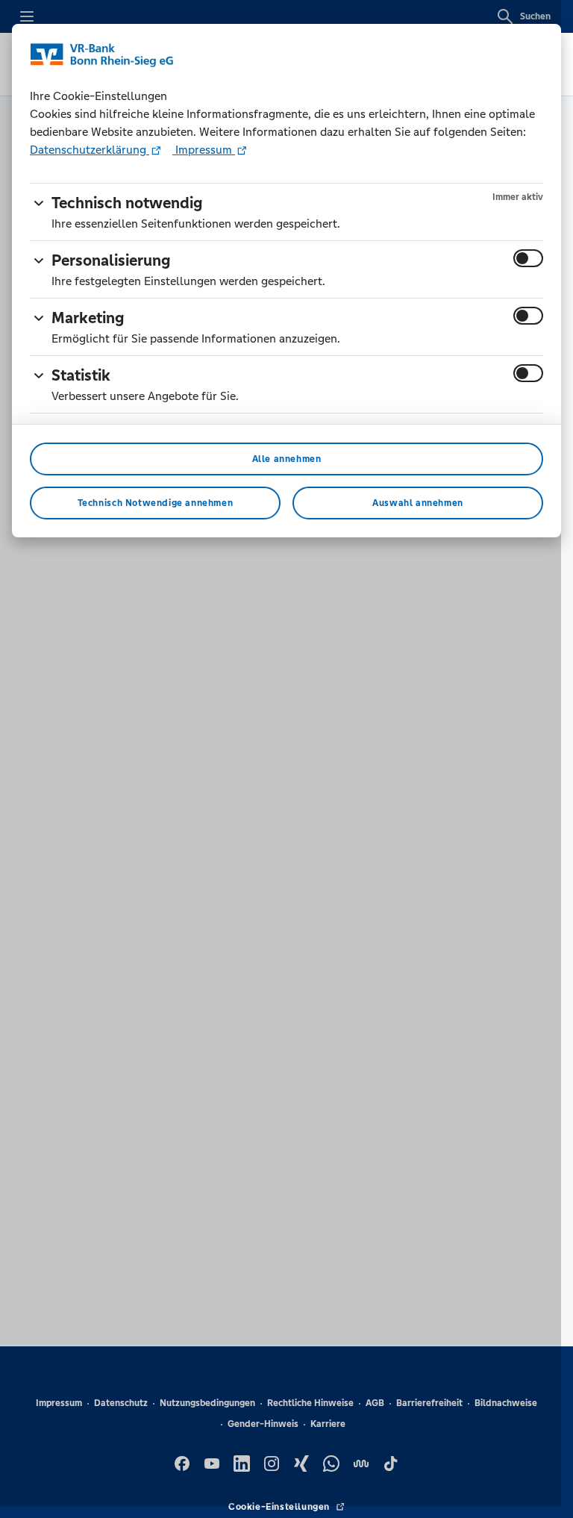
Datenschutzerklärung (89, 150)
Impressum (203, 150)
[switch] (528, 258)
